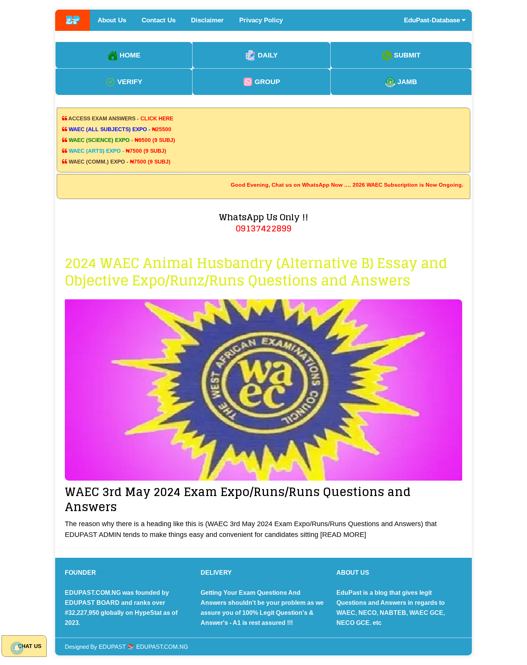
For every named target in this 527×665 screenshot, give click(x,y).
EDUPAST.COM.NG (162, 646)
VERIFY (128, 82)
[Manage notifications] (17, 648)
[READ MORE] (343, 534)
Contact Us (159, 20)
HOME (129, 55)
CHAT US (28, 646)
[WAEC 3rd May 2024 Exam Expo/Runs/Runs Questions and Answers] (263, 390)
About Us (112, 20)
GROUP (266, 82)
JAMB (406, 82)
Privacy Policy (261, 20)
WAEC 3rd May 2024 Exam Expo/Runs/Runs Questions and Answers (238, 499)
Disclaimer (207, 20)
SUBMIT (406, 55)
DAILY (267, 55)
